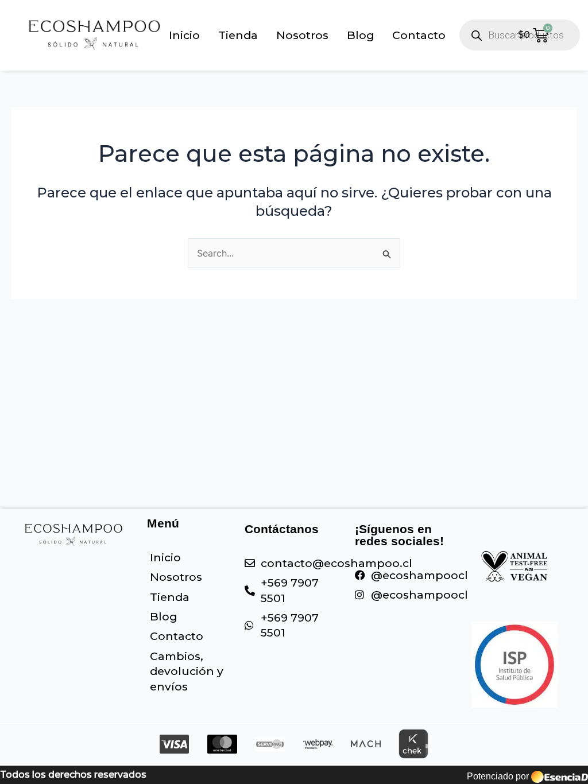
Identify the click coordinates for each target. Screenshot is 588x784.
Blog (360, 35)
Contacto (419, 35)
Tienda (238, 35)
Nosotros (302, 35)
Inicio (184, 35)
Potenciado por (498, 776)
